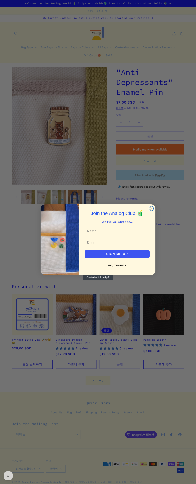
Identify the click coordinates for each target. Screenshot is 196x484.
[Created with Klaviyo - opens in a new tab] (98, 277)
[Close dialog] (151, 208)
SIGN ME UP (117, 254)
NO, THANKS (117, 265)
